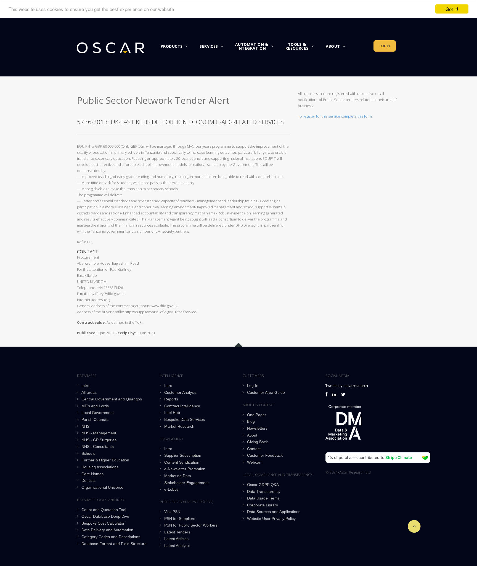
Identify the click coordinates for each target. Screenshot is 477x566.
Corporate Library (262, 505)
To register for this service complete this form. (335, 116)
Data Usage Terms (263, 498)
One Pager (256, 415)
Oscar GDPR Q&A (263, 484)
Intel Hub (172, 412)
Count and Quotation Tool (103, 509)
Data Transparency (263, 491)
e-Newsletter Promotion (184, 469)
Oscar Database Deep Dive (105, 516)
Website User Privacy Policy (271, 518)
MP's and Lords (95, 406)
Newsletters (257, 428)
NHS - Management (98, 433)
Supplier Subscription (182, 455)
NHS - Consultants (97, 446)
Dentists (88, 480)
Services (209, 46)
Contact (254, 449)
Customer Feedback (265, 455)
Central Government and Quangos (111, 399)
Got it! (452, 9)
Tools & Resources (297, 46)
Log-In (252, 385)
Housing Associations (99, 467)
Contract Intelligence (182, 406)
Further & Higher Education (105, 460)
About (333, 46)
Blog (251, 421)
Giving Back (257, 442)
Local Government (97, 412)
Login (385, 46)
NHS (85, 426)
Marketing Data (177, 476)
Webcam (255, 462)
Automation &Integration (251, 46)
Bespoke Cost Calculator (102, 523)
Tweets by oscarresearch (346, 385)
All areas (89, 392)
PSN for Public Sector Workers (191, 525)
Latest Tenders (177, 532)
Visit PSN (172, 511)
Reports (171, 399)
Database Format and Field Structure (114, 543)
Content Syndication (181, 462)
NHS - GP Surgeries (98, 440)
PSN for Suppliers (179, 518)
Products (171, 46)
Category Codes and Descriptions (110, 537)
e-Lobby (171, 489)
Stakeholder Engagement (186, 482)
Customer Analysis (180, 392)
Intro (85, 385)
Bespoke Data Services (184, 419)
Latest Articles (176, 538)
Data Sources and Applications (273, 511)
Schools (88, 453)
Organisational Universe (102, 487)
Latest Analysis (177, 545)
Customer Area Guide (266, 392)
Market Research (179, 426)
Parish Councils (94, 419)
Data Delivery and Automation (107, 530)
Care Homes (92, 474)
